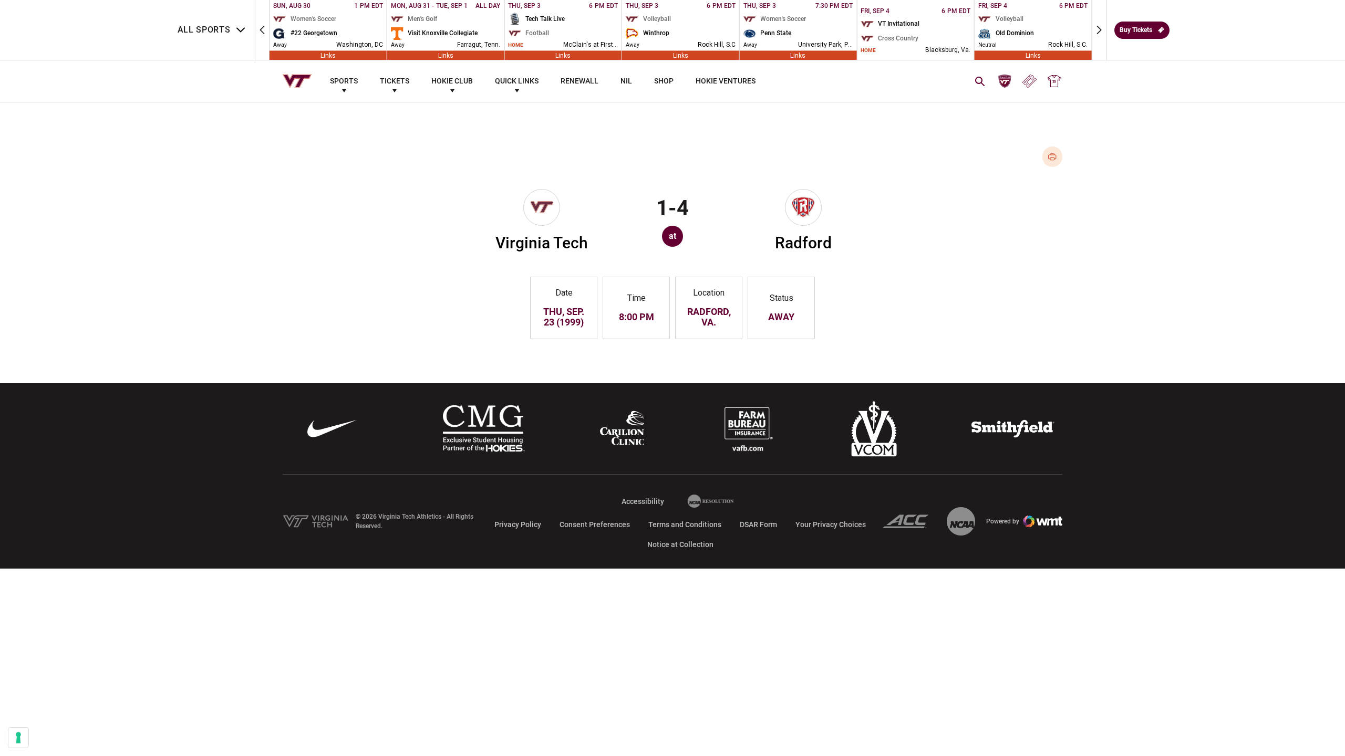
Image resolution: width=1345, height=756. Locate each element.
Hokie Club (452, 81)
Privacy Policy (517, 524)
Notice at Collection (680, 544)
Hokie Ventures (726, 81)
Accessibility (643, 501)
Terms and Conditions (684, 524)
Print (1052, 156)
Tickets (394, 81)
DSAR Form (758, 524)
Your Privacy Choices (830, 524)
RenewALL (579, 81)
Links (328, 55)
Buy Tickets (1136, 30)
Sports (344, 81)
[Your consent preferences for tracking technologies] (18, 738)
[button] (262, 30)
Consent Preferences (595, 524)
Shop (664, 81)
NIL (626, 81)
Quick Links (517, 81)
